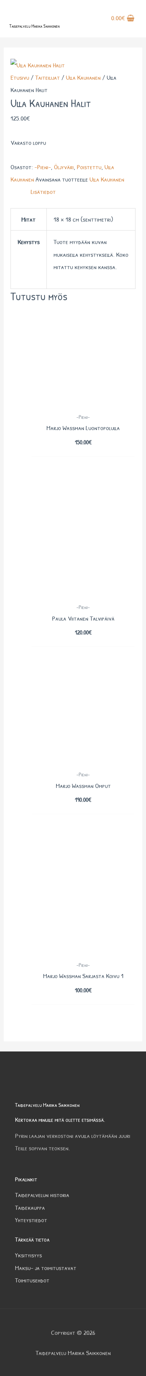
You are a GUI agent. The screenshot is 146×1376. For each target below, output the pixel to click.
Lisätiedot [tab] (43, 191)
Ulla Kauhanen (83, 77)
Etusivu (19, 77)
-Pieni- (42, 166)
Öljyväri (64, 166)
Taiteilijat (47, 77)
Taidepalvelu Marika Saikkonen (34, 26)
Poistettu (89, 166)
